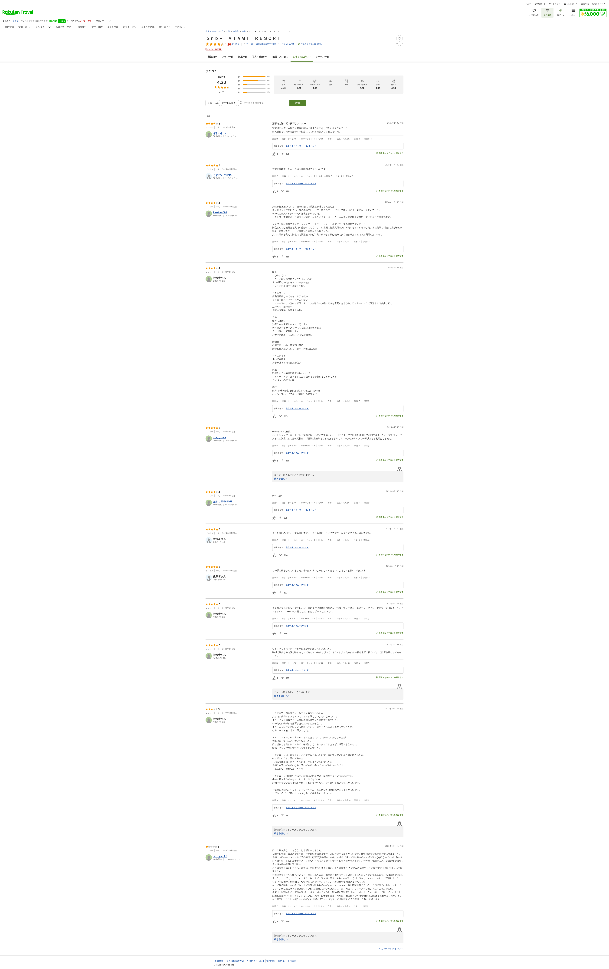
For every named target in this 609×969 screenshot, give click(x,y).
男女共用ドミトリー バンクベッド (301, 146)
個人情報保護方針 (235, 961)
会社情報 (219, 961)
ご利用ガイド (540, 4)
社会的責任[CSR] (255, 961)
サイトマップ (554, 4)
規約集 (281, 961)
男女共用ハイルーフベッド (297, 408)
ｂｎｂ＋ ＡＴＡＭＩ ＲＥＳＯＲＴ (243, 38)
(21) (302, 56)
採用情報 (270, 961)
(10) (259, 56)
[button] (238, 134)
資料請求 (291, 961)
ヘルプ (528, 4)
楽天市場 (585, 4)
